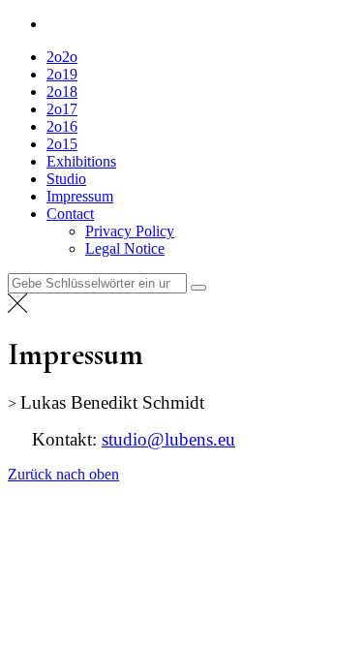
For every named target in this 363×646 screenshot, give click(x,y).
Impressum (79, 196)
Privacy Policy (129, 231)
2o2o (61, 56)
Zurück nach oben (63, 474)
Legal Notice (125, 248)
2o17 (61, 109)
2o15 (61, 144)
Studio (66, 178)
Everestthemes (179, 507)
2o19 (61, 74)
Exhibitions (81, 161)
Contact (70, 213)
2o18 (61, 91)
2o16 (61, 126)
